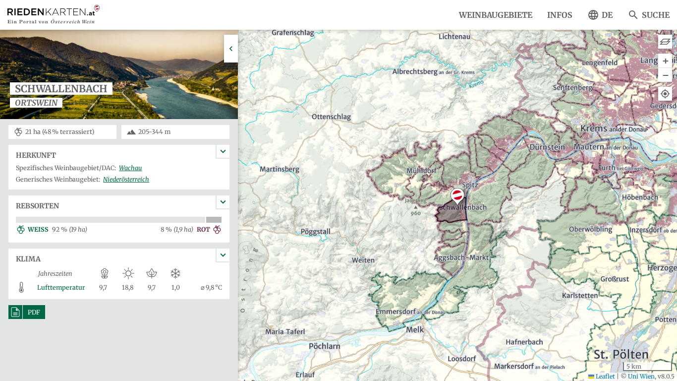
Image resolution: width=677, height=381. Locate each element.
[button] (457, 196)
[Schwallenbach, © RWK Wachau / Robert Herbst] (119, 118)
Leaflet (604, 376)
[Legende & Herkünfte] (665, 42)
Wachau (130, 168)
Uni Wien (641, 376)
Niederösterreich (126, 179)
